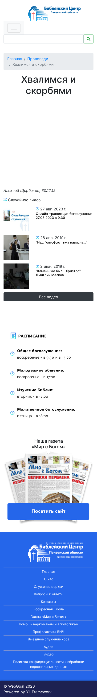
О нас (48, 579)
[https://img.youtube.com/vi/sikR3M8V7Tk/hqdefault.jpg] (16, 276)
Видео (48, 654)
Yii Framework (39, 691)
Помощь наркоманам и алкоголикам (48, 624)
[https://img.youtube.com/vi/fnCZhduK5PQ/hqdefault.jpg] (16, 247)
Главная (14, 58)
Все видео (48, 296)
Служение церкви (48, 587)
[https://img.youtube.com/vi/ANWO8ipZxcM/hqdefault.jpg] (16, 218)
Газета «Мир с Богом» (48, 617)
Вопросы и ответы (48, 594)
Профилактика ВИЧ (48, 632)
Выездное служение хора (48, 639)
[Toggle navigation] (13, 28)
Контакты (48, 602)
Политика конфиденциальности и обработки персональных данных (48, 664)
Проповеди (37, 58)
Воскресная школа (48, 609)
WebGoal (16, 686)
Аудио (48, 647)
